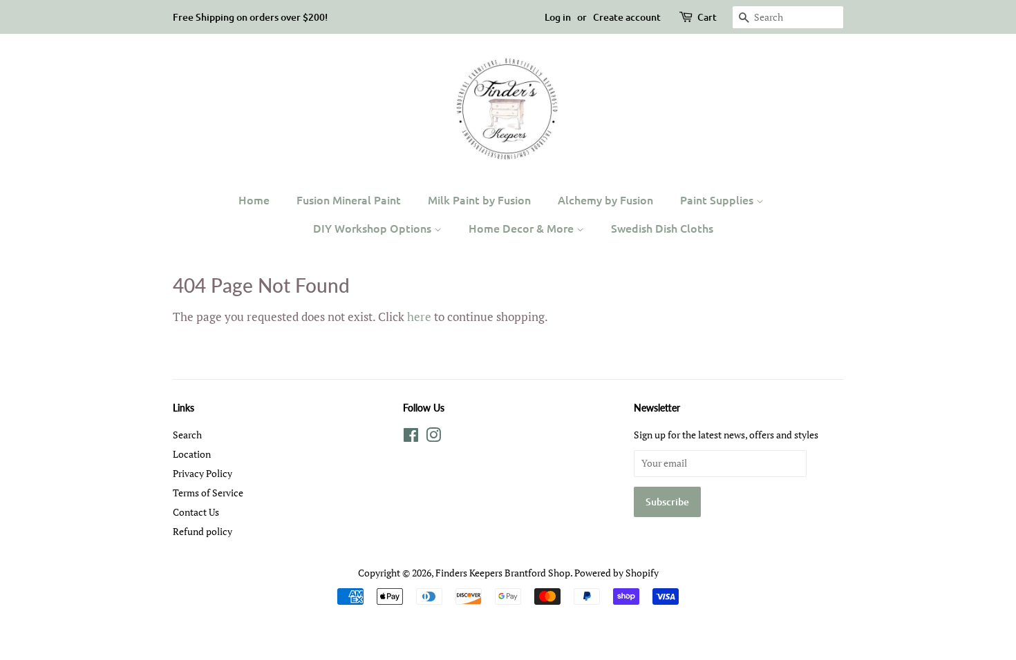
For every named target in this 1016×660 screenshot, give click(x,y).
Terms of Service (208, 492)
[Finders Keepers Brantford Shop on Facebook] (411, 437)
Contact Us (196, 511)
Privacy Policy (202, 473)
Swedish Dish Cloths (662, 227)
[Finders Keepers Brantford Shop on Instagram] (433, 437)
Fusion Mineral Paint (349, 199)
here (419, 316)
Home (254, 199)
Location (192, 453)
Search (187, 434)
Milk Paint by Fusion (479, 199)
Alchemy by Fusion (605, 199)
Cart (707, 16)
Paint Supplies (718, 199)
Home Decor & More (522, 227)
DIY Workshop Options (373, 227)
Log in (558, 16)
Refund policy (202, 531)
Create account (627, 16)
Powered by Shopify (616, 572)
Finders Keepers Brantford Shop (502, 572)
